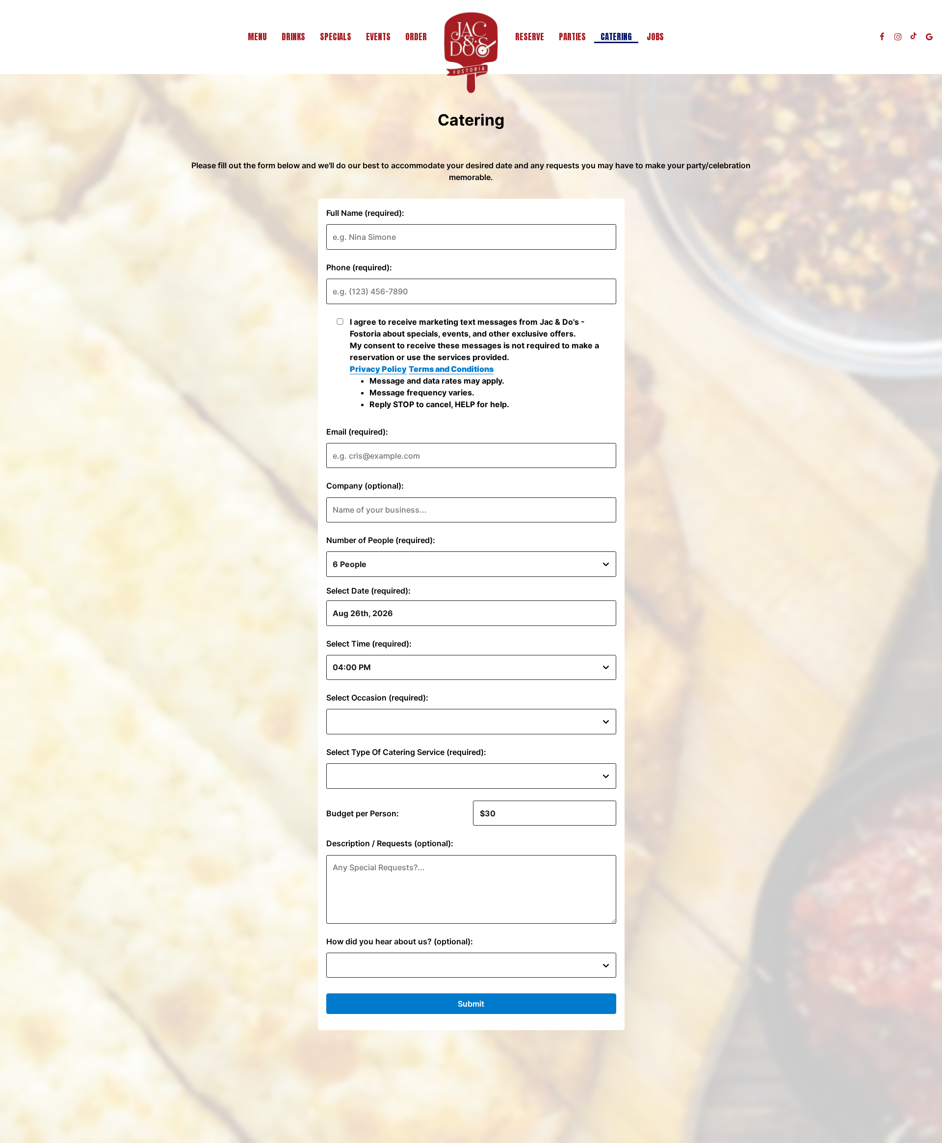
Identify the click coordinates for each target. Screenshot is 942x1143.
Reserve (529, 37)
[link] (471, 52)
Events (378, 37)
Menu (257, 37)
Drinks (293, 37)
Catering (616, 37)
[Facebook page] (882, 37)
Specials (335, 37)
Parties (572, 37)
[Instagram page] (898, 37)
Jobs (655, 37)
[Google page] (929, 37)
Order (416, 37)
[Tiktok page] (913, 37)
